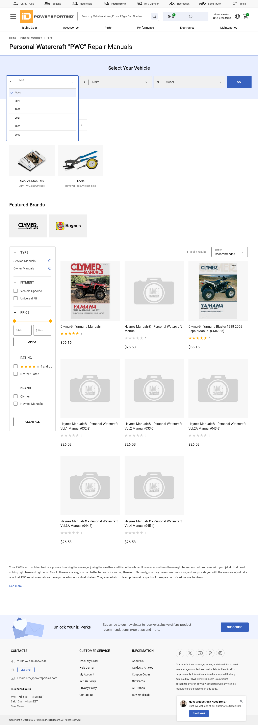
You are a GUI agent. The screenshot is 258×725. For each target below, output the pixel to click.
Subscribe (234, 627)
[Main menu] (13, 16)
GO (239, 81)
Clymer (28, 225)
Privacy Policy (88, 688)
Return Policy (87, 681)
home (12, 37)
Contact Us (86, 694)
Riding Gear (29, 27)
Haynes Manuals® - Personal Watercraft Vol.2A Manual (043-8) (217, 426)
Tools (243, 3)
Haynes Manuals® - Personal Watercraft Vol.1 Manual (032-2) (89, 426)
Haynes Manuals (68, 225)
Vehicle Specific (31, 291)
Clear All (32, 421)
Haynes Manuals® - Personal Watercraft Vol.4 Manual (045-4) (153, 523)
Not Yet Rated (29, 374)
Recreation (183, 3)
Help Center (86, 667)
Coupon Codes (141, 674)
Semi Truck (214, 3)
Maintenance (228, 27)
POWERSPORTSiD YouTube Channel (200, 653)
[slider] (14, 321)
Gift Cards (138, 681)
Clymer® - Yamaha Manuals (80, 326)
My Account (86, 674)
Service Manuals (25, 261)
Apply (32, 341)
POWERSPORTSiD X (190, 653)
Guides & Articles (142, 667)
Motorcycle (86, 3)
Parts (108, 27)
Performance (145, 27)
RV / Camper (151, 3)
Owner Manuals (24, 268)
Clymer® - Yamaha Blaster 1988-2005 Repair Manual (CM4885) (215, 329)
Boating (56, 3)
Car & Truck (27, 3)
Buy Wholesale (141, 694)
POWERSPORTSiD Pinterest (210, 653)
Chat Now (199, 713)
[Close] (241, 701)
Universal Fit (28, 298)
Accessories (71, 27)
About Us (138, 661)
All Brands (138, 688)
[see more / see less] (17, 585)
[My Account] (237, 16)
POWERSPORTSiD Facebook (180, 653)
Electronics (187, 27)
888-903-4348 (222, 18)
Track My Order (88, 661)
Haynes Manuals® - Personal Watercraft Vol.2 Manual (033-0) (153, 426)
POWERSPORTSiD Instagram (220, 653)
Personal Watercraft (31, 37)
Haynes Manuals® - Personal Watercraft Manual (153, 329)
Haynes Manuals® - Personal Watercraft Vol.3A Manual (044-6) (89, 523)
